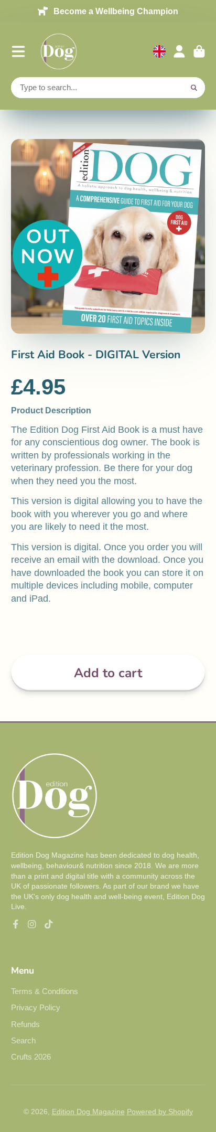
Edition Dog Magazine (88, 1111)
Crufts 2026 (31, 1056)
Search (23, 1040)
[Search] (194, 88)
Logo (58, 51)
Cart (199, 51)
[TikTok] (48, 924)
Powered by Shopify (160, 1111)
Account (179, 51)
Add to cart (108, 673)
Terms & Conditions (44, 991)
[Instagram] (32, 924)
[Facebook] (15, 924)
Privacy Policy (35, 1007)
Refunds (25, 1024)
